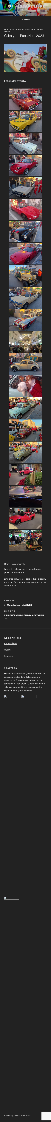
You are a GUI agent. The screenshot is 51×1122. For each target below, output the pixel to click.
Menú (27, 19)
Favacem (8, 656)
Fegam (7, 650)
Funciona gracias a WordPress (17, 1115)
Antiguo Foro (10, 643)
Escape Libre (31, 6)
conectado (31, 569)
